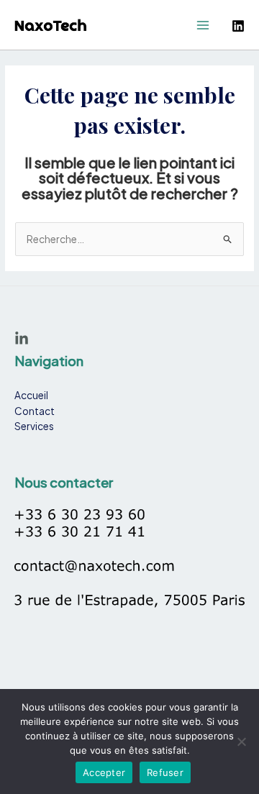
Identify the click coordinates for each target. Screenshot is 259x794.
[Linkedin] (238, 25)
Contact (34, 411)
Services (34, 426)
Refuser (165, 772)
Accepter (104, 772)
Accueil (31, 395)
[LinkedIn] (21, 339)
